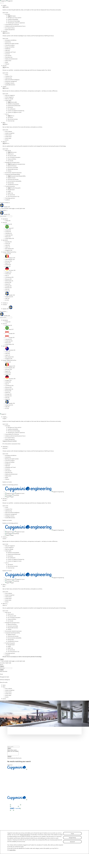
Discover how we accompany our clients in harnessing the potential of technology (22, 656)
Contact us (12, 782)
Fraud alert (12, 794)
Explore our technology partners (10, 484)
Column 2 (12, 828)
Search (2, 659)
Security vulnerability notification (16, 789)
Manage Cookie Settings (25, 834)
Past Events (19, 758)
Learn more (5, 12)
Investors (12, 784)
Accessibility (12, 787)
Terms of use (12, 785)
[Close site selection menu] (6, 210)
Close (2, 666)
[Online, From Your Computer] (13, 754)
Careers (7, 88)
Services (7, 67)
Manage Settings (72, 837)
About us (7, 143)
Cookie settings (13, 792)
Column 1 (12, 813)
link (3, 7)
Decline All (72, 841)
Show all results (3, 682)
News (6, 124)
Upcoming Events (11, 758)
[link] (6, 1)
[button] (7, 308)
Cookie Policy (12, 790)
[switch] (0, 208)
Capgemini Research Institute (10, 441)
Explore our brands (7, 482)
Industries (7, 33)
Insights (7, 7)
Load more (9, 765)
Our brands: (9, 802)
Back (9, 16)
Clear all (9, 756)
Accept (72, 833)
